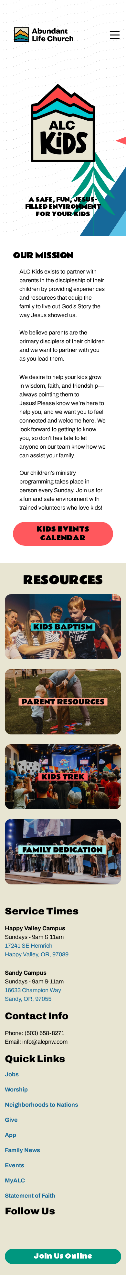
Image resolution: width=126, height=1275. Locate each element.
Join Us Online (63, 1256)
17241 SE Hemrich (29, 945)
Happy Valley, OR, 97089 (37, 954)
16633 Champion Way (33, 990)
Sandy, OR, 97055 (28, 999)
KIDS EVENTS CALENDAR (63, 533)
